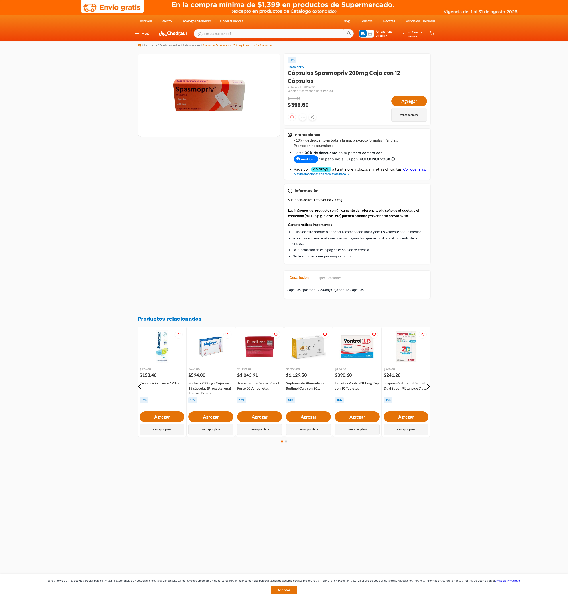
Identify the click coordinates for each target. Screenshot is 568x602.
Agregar (409, 101)
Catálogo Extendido (196, 21)
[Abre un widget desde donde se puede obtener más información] (550, 594)
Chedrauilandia (231, 21)
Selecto (166, 21)
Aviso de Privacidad (507, 580)
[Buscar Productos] (349, 33)
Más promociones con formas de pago (320, 174)
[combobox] (274, 33)
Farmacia (150, 45)
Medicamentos (170, 45)
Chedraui (145, 21)
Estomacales (191, 45)
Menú (146, 33)
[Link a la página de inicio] (140, 45)
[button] (140, 386)
